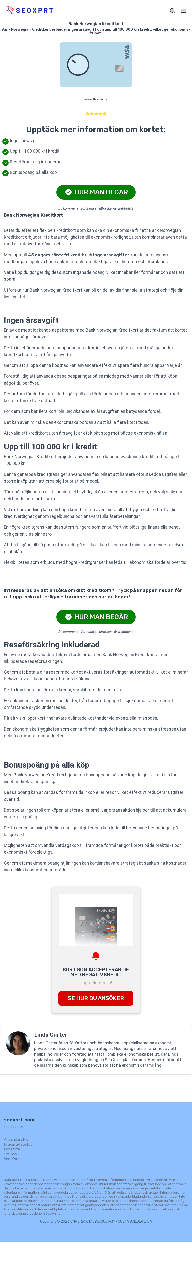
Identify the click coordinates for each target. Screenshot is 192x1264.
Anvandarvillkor (17, 1139)
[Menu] (183, 10)
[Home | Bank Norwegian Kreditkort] (49, 10)
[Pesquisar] (173, 11)
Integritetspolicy (18, 1144)
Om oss (10, 1154)
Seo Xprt (11, 1159)
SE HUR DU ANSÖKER (96, 998)
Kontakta (12, 1149)
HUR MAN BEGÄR (100, 192)
